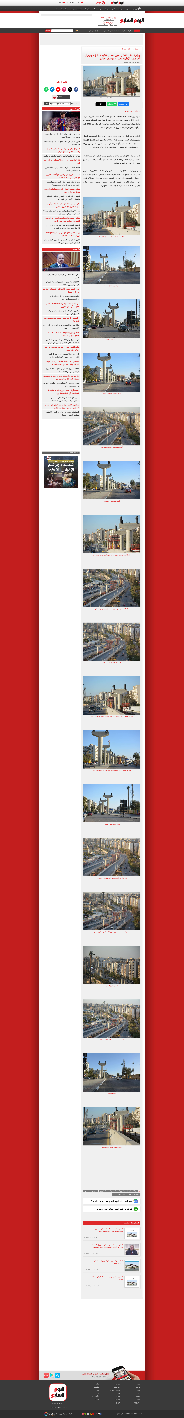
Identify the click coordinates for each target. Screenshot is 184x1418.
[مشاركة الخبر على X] (101, 104)
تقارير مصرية (126, 49)
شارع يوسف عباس (91, 1191)
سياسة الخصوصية (55, 1407)
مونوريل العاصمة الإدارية (117, 1191)
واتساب (110, 104)
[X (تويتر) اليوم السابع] (70, 89)
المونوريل (103, 1191)
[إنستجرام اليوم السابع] (64, 89)
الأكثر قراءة (76, 249)
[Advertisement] (92, 1348)
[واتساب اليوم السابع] (46, 89)
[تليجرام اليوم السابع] (52, 89)
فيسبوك (121, 104)
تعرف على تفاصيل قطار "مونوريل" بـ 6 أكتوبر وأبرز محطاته (108, 1262)
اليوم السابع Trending (72, 108)
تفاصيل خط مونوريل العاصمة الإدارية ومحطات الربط (107, 1278)
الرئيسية (137, 49)
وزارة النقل (132, 1191)
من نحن (65, 1407)
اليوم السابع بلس (119, 1194)
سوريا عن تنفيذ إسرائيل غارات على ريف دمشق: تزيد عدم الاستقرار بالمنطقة (109, 30)
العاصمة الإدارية (134, 1194)
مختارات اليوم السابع (72, 452)
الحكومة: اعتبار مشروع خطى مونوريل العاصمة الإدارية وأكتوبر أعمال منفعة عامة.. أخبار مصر (107, 1246)
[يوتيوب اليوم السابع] (58, 89)
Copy (46, 103)
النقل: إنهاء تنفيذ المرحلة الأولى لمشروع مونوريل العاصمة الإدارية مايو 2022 (109, 1230)
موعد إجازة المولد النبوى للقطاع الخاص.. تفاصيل (61, 156)
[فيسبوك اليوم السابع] (76, 89)
